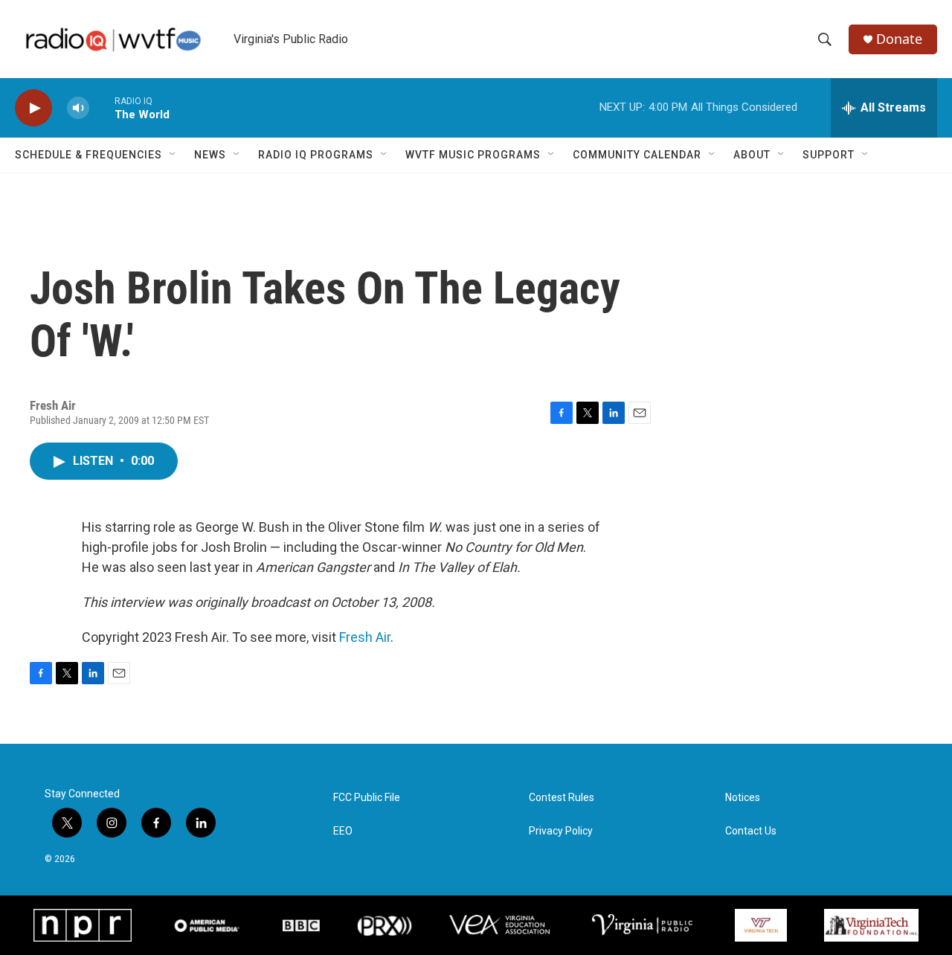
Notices (742, 797)
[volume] (78, 108)
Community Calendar (637, 155)
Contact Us (750, 831)
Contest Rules (561, 797)
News (210, 155)
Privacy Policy (561, 831)
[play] (33, 108)
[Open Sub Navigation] (173, 155)
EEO (343, 831)
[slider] (102, 107)
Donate (899, 39)
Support (829, 155)
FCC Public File (366, 797)
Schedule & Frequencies (88, 155)
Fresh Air (364, 637)
